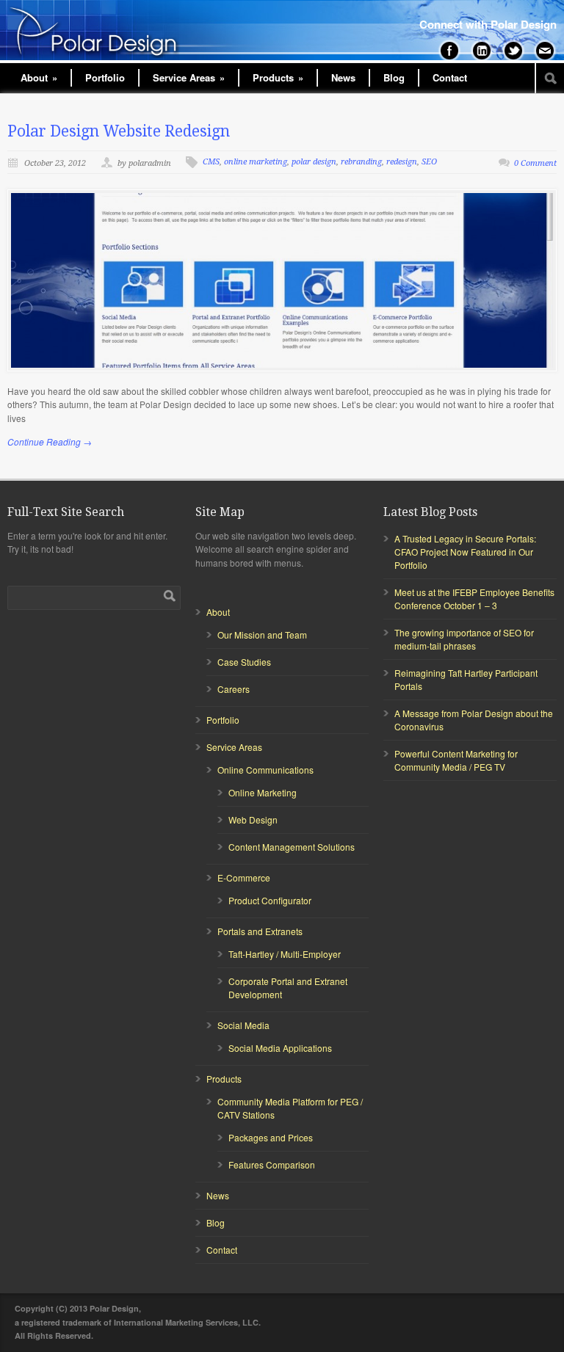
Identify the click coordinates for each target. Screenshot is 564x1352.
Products (278, 77)
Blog (394, 77)
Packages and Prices (270, 1137)
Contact (450, 77)
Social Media (243, 1025)
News (343, 77)
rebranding (361, 162)
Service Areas (189, 77)
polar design (314, 162)
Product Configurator (269, 900)
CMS (211, 162)
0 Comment (535, 163)
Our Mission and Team (262, 634)
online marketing (255, 162)
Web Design (253, 819)
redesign (401, 162)
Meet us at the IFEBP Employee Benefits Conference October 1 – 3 (474, 598)
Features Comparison (271, 1164)
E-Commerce (243, 877)
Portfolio (105, 77)
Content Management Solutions (291, 846)
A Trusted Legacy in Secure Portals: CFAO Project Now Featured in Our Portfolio (465, 551)
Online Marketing (262, 792)
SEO (429, 162)
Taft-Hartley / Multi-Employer (284, 954)
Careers (233, 689)
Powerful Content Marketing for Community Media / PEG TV (456, 760)
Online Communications (265, 769)
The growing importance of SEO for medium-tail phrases (464, 639)
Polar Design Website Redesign (118, 131)
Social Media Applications (280, 1048)
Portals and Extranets (260, 931)
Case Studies (244, 661)
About (39, 77)
